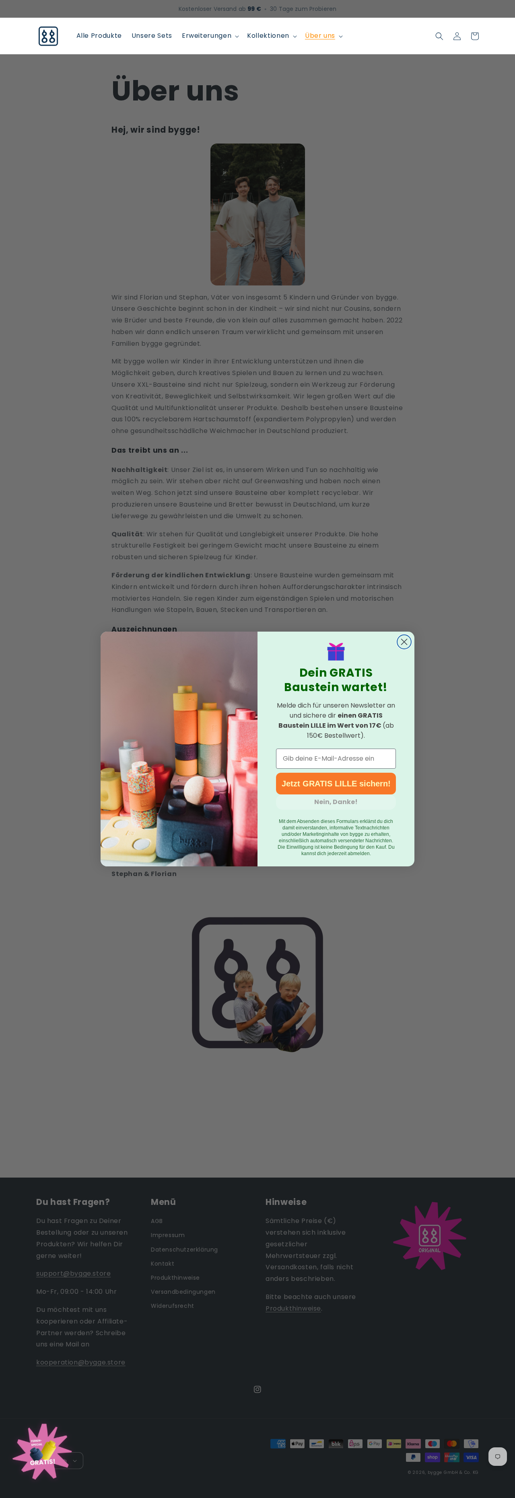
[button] (209, 36)
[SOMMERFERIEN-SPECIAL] (42, 1455)
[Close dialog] (404, 642)
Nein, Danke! (336, 801)
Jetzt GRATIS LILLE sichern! (336, 783)
